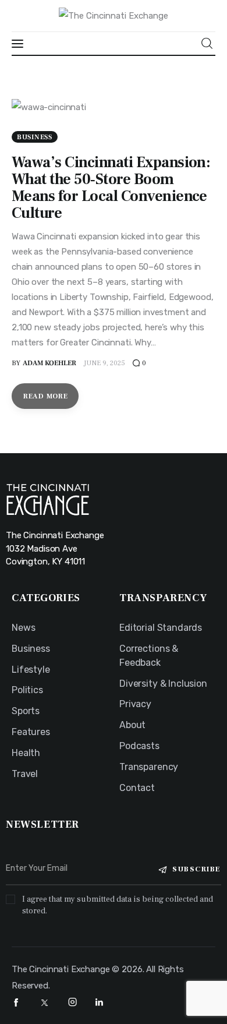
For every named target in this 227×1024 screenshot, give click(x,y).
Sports (26, 710)
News (23, 627)
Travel (25, 773)
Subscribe (196, 869)
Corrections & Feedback (148, 655)
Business (34, 137)
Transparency (148, 766)
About (132, 724)
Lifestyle (31, 669)
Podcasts (139, 745)
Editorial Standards (160, 627)
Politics (27, 689)
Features (31, 731)
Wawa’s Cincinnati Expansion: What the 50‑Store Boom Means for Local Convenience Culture (111, 188)
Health (26, 752)
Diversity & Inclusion (163, 683)
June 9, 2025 (104, 363)
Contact (137, 787)
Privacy (135, 703)
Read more (45, 396)
